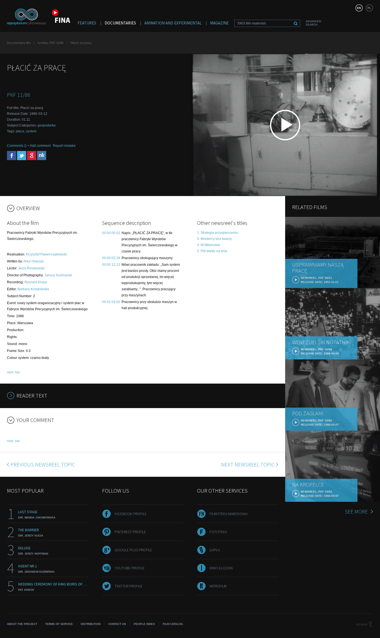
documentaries (120, 23)
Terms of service (59, 623)
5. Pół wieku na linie (212, 251)
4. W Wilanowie (208, 245)
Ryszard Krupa (35, 282)
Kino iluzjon (221, 567)
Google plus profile (133, 549)
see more (356, 511)
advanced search (313, 23)
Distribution (90, 623)
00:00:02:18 (111, 258)
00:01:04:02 (111, 302)
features (87, 23)
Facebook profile (131, 513)
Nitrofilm (217, 586)
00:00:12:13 (111, 265)
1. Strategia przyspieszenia (217, 233)
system (31, 131)
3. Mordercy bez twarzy (214, 239)
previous (43, 464)
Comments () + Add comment (29, 146)
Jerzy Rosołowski (31, 268)
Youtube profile (130, 567)
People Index (144, 623)
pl (369, 7)
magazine (219, 23)
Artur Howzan (33, 261)
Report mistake (64, 146)
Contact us (117, 623)
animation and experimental (173, 23)
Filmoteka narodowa (228, 513)
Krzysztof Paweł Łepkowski (46, 254)
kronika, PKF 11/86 (50, 42)
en (359, 7)
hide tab (13, 372)
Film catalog (173, 623)
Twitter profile (128, 586)
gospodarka (47, 125)
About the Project (22, 623)
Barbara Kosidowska (33, 289)
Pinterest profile (130, 531)
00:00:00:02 (111, 233)
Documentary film (19, 42)
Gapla (214, 549)
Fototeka (218, 531)
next (248, 464)
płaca (20, 131)
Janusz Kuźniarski (58, 275)
